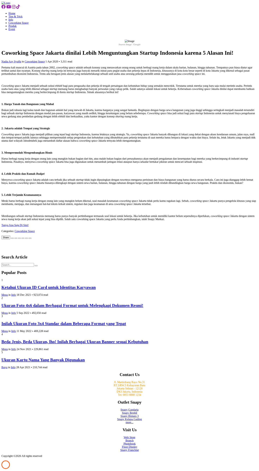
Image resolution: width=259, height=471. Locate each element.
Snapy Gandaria (129, 409)
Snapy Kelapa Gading (129, 419)
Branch (129, 440)
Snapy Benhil (129, 412)
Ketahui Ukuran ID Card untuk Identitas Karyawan (48, 287)
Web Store (129, 437)
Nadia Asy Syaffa (11, 61)
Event (11, 29)
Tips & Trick (15, 16)
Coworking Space (18, 22)
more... (129, 422)
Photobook (130, 443)
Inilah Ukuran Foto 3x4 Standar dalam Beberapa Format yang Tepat (63, 323)
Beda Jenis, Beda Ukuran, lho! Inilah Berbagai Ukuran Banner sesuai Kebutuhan (74, 341)
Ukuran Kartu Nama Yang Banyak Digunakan (43, 360)
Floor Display (129, 446)
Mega (4, 294)
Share (6, 237)
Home (11, 13)
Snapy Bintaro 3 (130, 416)
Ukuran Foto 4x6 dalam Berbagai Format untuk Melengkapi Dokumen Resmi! (72, 305)
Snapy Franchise (129, 449)
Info (10, 19)
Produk (12, 25)
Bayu (4, 367)
